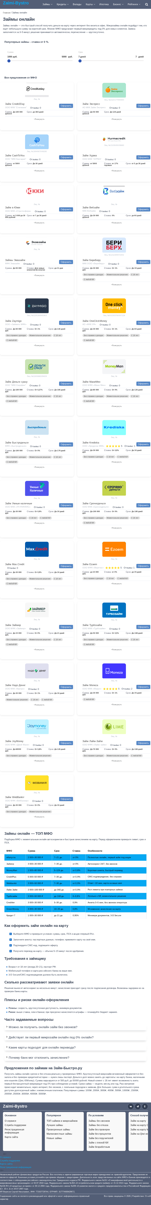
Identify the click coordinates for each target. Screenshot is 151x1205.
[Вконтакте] (131, 1106)
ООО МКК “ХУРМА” (91, 159)
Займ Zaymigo (13, 321)
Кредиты (61, 4)
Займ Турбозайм (92, 625)
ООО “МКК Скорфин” (15, 385)
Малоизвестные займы (59, 1134)
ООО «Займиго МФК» (16, 324)
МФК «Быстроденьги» (16, 446)
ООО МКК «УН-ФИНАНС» (17, 507)
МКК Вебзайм (89, 211)
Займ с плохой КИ (98, 1142)
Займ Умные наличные (18, 503)
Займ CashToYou (14, 155)
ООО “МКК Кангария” (15, 159)
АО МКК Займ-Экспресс (94, 107)
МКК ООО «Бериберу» (93, 263)
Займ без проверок (99, 1129)
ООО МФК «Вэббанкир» (17, 800)
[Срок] (80, 60)
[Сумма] (8, 60)
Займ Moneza (90, 685)
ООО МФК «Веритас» (93, 567)
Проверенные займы (58, 1129)
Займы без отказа (98, 1125)
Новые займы (54, 1138)
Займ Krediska (90, 442)
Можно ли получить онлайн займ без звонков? (43, 1027)
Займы (46, 4)
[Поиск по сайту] (145, 4)
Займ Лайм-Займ (92, 741)
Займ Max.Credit (14, 564)
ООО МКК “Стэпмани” (16, 107)
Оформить (66, 105)
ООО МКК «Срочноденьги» (95, 507)
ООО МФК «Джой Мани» (17, 744)
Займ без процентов (99, 1134)
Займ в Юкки (12, 207)
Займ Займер (13, 625)
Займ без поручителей (100, 1138)
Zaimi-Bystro (16, 3)
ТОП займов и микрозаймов (62, 1121)
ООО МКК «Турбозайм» (94, 628)
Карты (89, 4)
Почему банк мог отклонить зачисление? (39, 1057)
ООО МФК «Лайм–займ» (94, 744)
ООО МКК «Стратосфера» (18, 211)
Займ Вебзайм (91, 207)
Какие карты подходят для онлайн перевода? (42, 1047)
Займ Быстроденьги (17, 442)
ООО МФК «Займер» (15, 628)
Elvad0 (148, 1196)
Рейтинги (133, 4)
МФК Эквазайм (12, 263)
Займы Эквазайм (15, 260)
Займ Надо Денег (15, 685)
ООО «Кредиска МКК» (93, 446)
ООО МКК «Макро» (91, 689)
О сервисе (10, 1121)
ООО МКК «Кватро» (15, 689)
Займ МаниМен (91, 381)
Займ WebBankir (14, 797)
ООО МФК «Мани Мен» (94, 385)
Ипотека (104, 4)
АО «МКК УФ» (89, 324)
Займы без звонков (99, 1121)
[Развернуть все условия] (39, 119)
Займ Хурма (89, 155)
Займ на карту (138, 1121)
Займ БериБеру (91, 260)
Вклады (77, 4)
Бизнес (117, 4)
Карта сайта (11, 1137)
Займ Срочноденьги (94, 503)
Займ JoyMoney (14, 741)
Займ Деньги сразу (16, 381)
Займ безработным (99, 1147)
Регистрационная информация (14, 1131)
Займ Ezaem (89, 564)
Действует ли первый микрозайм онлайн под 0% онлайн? (51, 1037)
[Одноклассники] (145, 1106)
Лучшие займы (55, 1125)
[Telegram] (138, 1106)
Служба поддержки (15, 1125)
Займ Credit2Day (15, 104)
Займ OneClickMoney (94, 321)
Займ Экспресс (91, 104)
